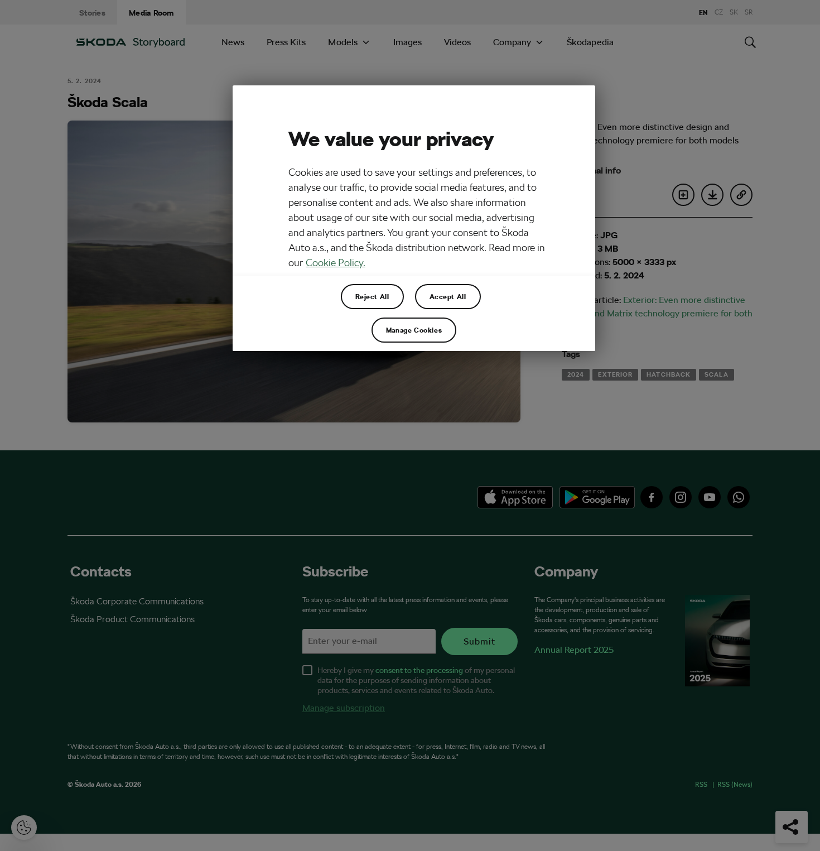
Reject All (372, 296)
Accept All (448, 296)
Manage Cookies (414, 329)
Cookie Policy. (335, 262)
